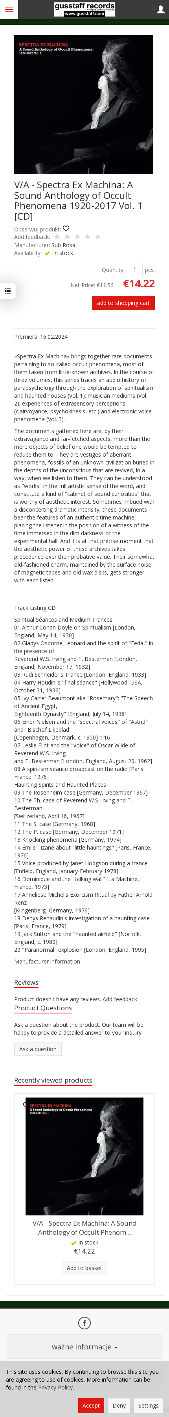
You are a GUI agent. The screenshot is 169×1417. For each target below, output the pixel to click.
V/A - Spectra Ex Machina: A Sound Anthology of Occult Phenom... (85, 1228)
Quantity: (113, 269)
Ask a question (38, 1049)
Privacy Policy (55, 1387)
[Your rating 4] (88, 237)
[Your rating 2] (67, 237)
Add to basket (84, 1268)
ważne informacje (83, 1346)
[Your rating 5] (98, 237)
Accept (91, 1405)
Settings (148, 1405)
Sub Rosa (63, 245)
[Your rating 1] (57, 237)
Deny (119, 1405)
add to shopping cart (123, 303)
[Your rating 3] (77, 237)
